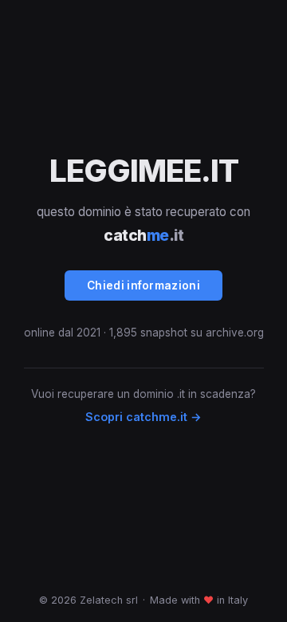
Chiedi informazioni (143, 285)
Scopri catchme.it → (143, 416)
